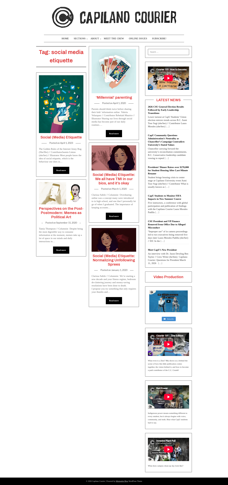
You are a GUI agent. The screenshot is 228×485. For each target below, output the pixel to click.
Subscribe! (159, 38)
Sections (80, 38)
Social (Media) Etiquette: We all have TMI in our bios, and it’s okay (114, 179)
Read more (61, 170)
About (95, 38)
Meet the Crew (114, 38)
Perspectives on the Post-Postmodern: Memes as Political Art (61, 212)
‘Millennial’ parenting (114, 97)
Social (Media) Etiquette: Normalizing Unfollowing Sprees (114, 260)
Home (65, 38)
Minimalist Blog (122, 481)
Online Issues (138, 38)
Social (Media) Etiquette (61, 137)
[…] (167, 126)
